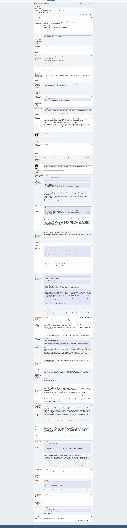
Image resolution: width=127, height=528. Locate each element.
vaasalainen (38, 83)
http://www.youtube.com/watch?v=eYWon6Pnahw (51, 380)
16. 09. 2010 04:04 (46, 20)
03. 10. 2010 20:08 (46, 358)
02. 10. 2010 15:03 (46, 164)
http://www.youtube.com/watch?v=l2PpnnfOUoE (60, 27)
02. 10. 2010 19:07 (46, 205)
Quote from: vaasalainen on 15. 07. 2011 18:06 (51, 509)
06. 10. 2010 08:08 (46, 480)
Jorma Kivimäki (39, 34)
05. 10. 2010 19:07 (46, 441)
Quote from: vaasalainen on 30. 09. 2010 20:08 (51, 98)
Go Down (36, 17)
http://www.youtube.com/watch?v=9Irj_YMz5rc (69, 125)
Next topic (90, 14)
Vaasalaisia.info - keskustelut (41, 3)
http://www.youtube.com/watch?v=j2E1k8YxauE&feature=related (55, 303)
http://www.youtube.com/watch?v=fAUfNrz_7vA (51, 171)
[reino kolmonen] (35, 184)
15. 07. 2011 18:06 (46, 494)
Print (91, 17)
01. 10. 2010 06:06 (46, 96)
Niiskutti (38, 20)
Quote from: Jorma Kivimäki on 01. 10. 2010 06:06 (52, 177)
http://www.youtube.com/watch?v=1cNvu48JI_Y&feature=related (54, 36)
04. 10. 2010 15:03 (46, 369)
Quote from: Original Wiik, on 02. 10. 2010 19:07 (51, 247)
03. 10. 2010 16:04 (46, 317)
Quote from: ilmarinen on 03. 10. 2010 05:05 (51, 443)
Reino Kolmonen (39, 175)
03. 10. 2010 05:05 (46, 245)
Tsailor (37, 133)
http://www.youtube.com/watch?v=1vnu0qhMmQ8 (52, 401)
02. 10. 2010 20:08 (46, 230)
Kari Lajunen (38, 68)
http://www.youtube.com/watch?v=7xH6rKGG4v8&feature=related (54, 168)
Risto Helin (38, 358)
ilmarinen (38, 245)
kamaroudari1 (39, 469)
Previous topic (85, 14)
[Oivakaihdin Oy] (35, 77)
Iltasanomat (48, 25)
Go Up (35, 516)
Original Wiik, (39, 205)
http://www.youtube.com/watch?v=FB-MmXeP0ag (51, 137)
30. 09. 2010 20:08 (46, 68)
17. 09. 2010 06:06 (46, 46)
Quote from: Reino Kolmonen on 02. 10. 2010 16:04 (52, 207)
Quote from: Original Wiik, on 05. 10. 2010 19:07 (51, 482)
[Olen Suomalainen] (35, 365)
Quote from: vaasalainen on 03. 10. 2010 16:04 (51, 340)
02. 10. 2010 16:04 (46, 175)
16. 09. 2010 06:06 (46, 34)
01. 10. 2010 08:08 (46, 108)
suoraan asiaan (39, 108)
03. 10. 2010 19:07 (46, 338)
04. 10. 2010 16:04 (46, 405)
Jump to (79, 520)
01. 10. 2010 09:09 (46, 117)
